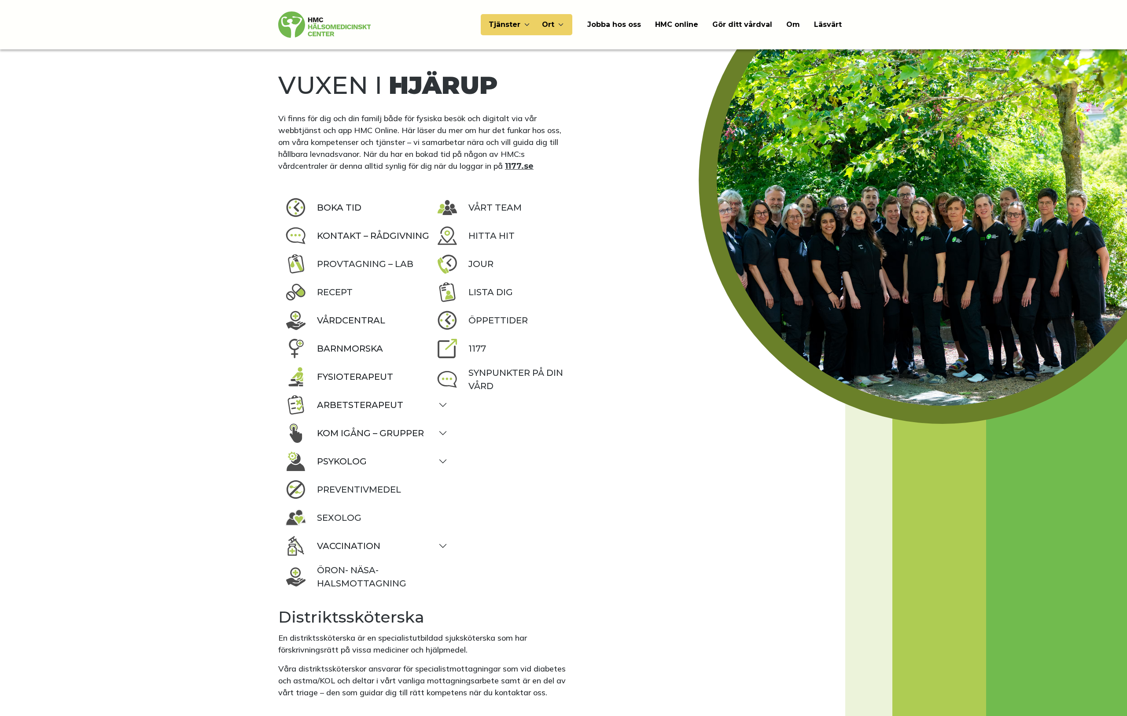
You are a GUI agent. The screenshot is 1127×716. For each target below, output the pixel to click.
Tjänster (504, 24)
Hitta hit (491, 235)
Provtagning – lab (365, 264)
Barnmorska (350, 348)
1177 (477, 348)
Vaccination (348, 546)
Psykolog (342, 461)
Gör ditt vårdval (742, 24)
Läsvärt (828, 24)
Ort (548, 24)
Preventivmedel (359, 489)
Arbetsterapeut (360, 405)
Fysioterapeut (355, 376)
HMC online (676, 24)
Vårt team (495, 207)
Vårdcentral (351, 320)
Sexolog (339, 517)
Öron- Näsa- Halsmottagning (361, 577)
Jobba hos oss (614, 24)
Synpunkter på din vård (515, 379)
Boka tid (339, 207)
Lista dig (490, 292)
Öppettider (498, 320)
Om (793, 24)
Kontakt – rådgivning (373, 235)
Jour (481, 264)
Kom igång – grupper (370, 433)
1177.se (519, 166)
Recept (335, 292)
